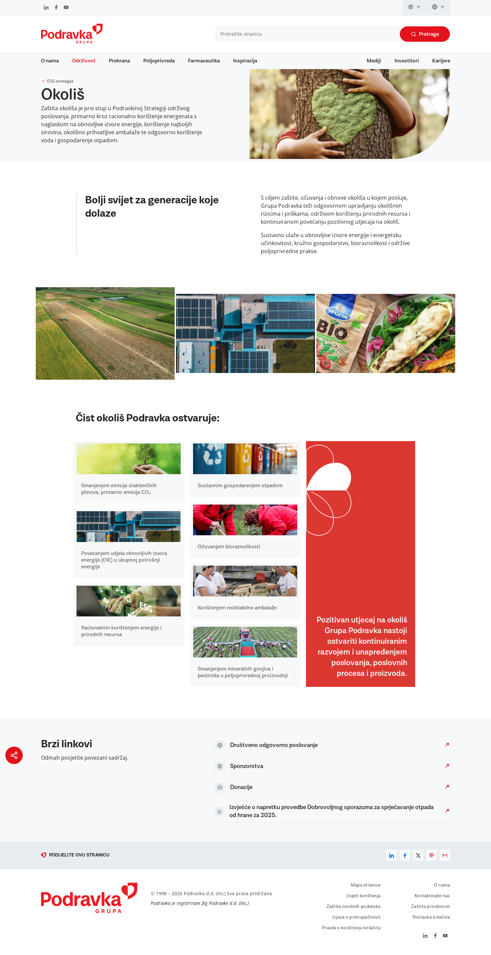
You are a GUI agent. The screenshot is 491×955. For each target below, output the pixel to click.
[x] (418, 855)
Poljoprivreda (159, 60)
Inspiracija (245, 60)
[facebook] (404, 855)
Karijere (441, 60)
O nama (50, 60)
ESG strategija (60, 81)
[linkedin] (391, 855)
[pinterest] (431, 855)
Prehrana (119, 60)
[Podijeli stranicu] (14, 755)
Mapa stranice (366, 885)
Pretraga (429, 34)
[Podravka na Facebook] (56, 8)
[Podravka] (72, 41)
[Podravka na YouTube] (66, 8)
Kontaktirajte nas (432, 896)
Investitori (406, 60)
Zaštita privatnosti (430, 906)
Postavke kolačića (431, 917)
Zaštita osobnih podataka (354, 906)
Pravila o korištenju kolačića (351, 928)
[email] (445, 855)
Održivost (84, 60)
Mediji (374, 60)
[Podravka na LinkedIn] (46, 8)
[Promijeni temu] (414, 7)
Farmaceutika (204, 60)
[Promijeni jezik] (438, 7)
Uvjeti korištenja (363, 896)
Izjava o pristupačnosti (356, 917)
